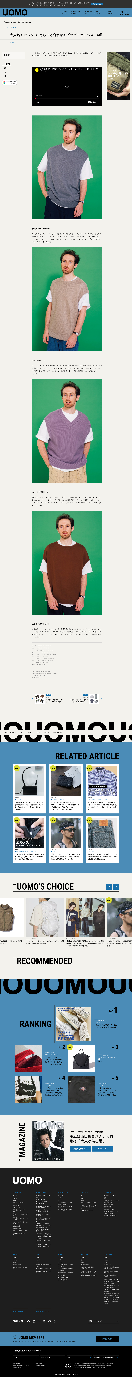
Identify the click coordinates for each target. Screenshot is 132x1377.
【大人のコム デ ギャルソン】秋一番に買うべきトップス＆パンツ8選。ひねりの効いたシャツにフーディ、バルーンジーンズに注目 (102, 806)
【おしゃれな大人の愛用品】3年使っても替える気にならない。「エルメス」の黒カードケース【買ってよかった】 (29, 857)
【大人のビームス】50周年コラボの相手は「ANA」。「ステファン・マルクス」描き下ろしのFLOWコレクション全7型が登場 (54, 1091)
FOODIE (98, 14)
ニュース (18, 799)
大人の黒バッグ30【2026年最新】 (106, 1058)
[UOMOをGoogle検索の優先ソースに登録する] (9, 82)
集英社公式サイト (17, 1363)
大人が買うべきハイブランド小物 (98, 799)
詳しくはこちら (97, 4)
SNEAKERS (88, 11)
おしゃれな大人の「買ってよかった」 (26, 851)
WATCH (98, 11)
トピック (55, 851)
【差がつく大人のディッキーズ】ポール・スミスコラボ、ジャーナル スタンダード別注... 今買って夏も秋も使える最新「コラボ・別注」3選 (107, 1091)
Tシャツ (13, 42)
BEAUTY (64, 14)
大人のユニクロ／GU (52, 1054)
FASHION (65, 11)
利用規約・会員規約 (40, 1365)
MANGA (110, 11)
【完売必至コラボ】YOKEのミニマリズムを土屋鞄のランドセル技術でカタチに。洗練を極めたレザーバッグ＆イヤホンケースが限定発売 (29, 806)
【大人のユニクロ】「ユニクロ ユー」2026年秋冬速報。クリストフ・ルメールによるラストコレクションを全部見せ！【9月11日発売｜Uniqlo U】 (54, 1061)
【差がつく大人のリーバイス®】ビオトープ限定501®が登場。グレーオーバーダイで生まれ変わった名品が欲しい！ (102, 857)
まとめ (101, 1085)
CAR (74, 14)
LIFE (86, 14)
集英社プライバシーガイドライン (21, 1365)
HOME (6, 732)
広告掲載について (17, 1367)
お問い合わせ (39, 1363)
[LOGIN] (121, 11)
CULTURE (110, 14)
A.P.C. (100, 1062)
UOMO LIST (77, 11)
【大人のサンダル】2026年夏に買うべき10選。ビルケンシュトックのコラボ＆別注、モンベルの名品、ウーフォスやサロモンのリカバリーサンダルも (99, 943)
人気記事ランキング (58, 799)
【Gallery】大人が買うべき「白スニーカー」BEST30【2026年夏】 (105, 1026)
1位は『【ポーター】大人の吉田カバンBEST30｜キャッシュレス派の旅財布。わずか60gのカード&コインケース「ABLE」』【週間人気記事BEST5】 (65, 806)
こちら (103, 1367)
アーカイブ (11, 27)
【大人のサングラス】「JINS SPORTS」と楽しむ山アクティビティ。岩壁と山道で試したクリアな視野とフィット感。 (65, 857)
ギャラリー (98, 1022)
